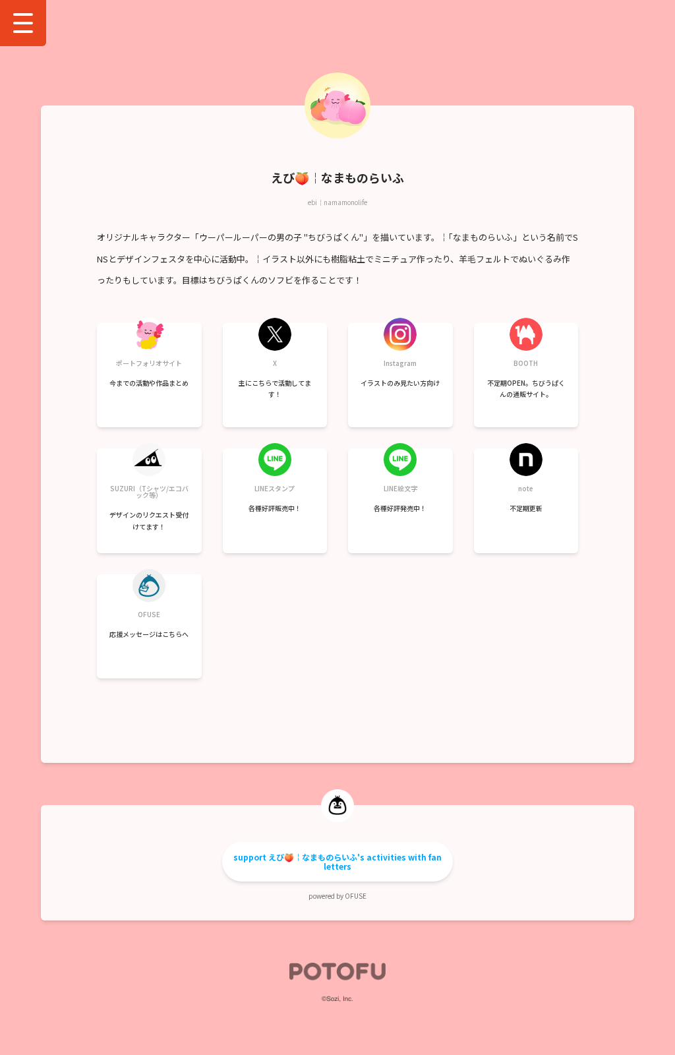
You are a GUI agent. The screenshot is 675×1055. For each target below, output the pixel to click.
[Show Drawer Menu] (23, 23)
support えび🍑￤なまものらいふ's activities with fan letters (337, 861)
